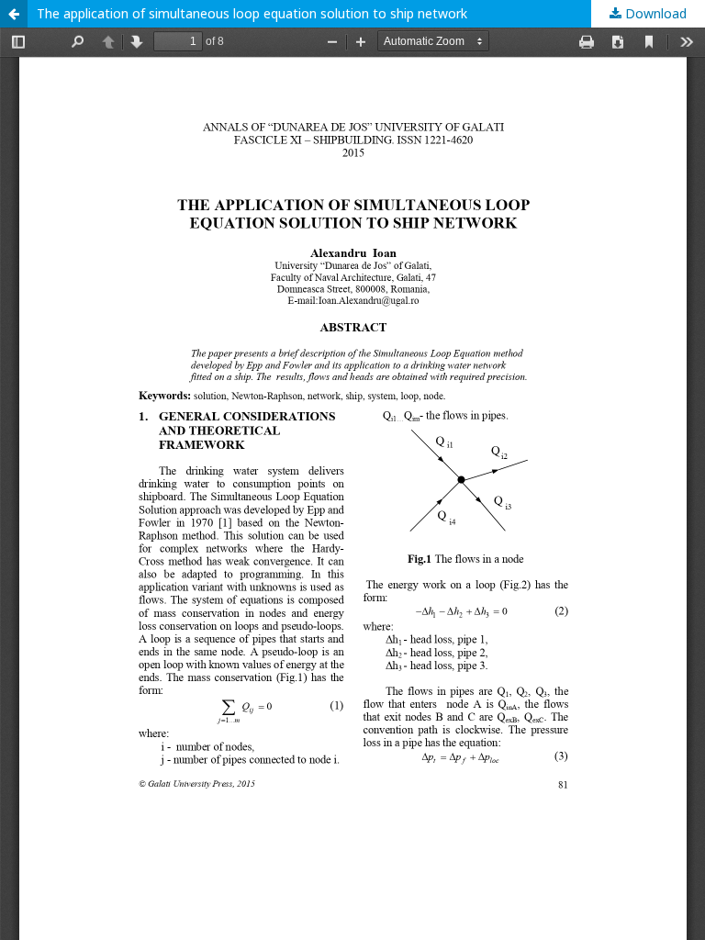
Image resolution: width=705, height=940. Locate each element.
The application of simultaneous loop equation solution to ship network (252, 13)
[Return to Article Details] (14, 14)
